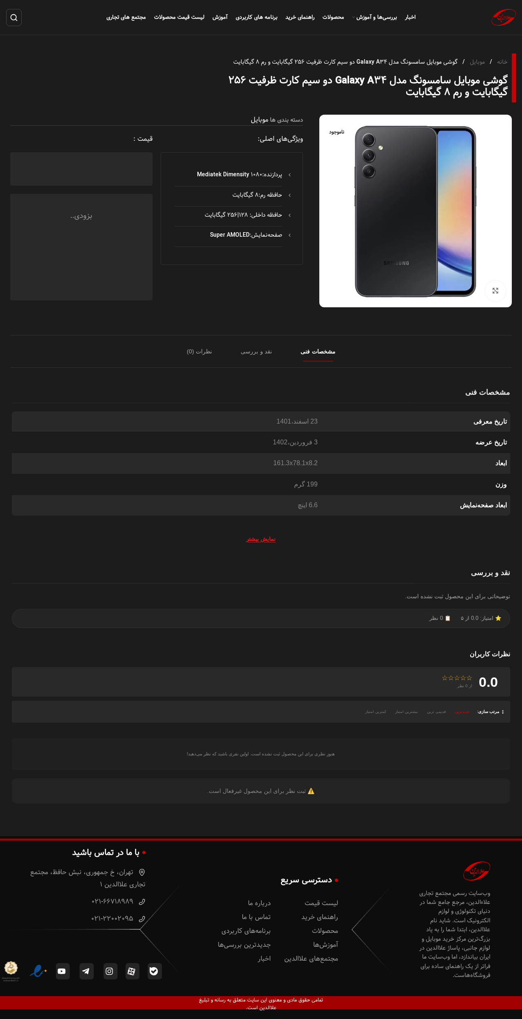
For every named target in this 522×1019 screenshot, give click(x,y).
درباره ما (259, 903)
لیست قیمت (321, 903)
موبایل (476, 62)
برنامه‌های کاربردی (246, 931)
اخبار (264, 958)
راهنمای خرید (319, 917)
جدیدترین (462, 712)
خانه (501, 62)
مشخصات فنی (318, 351)
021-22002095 (113, 918)
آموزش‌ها (325, 944)
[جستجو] (14, 17)
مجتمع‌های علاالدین (311, 958)
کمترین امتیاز (375, 712)
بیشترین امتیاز (406, 712)
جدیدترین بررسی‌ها (244, 944)
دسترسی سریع (306, 880)
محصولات (325, 931)
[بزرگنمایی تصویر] (495, 291)
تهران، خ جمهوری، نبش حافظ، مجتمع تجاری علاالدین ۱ (88, 878)
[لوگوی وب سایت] (503, 17)
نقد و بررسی (256, 351)
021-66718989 (113, 901)
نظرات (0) (199, 351)
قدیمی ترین (436, 712)
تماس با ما (256, 917)
